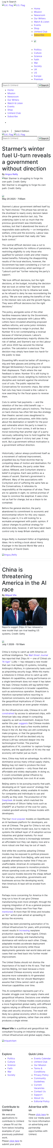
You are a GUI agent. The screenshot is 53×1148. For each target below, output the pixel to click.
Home (37, 8)
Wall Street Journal (38, 655)
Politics (37, 49)
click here (14, 1140)
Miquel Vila (10, 595)
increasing (24, 930)
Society (38, 66)
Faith (36, 59)
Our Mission (40, 1065)
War (36, 62)
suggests (23, 723)
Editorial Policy (41, 1101)
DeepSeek (7, 800)
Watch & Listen (41, 21)
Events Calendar (42, 1058)
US (35, 72)
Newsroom (39, 15)
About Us (39, 1098)
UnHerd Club (40, 31)
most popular (18, 818)
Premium (38, 79)
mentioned (7, 911)
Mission (38, 11)
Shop (36, 28)
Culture (37, 53)
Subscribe (39, 35)
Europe (37, 76)
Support (38, 1094)
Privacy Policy (41, 1075)
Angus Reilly (11, 174)
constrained (8, 713)
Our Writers (40, 18)
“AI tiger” (6, 661)
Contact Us (40, 1091)
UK (35, 69)
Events (37, 25)
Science (38, 56)
